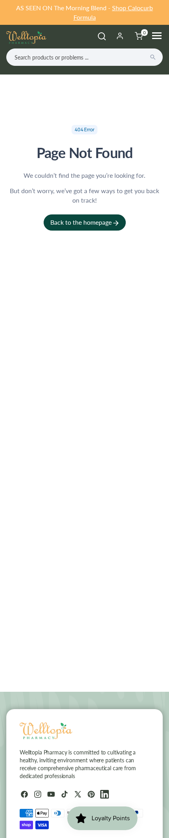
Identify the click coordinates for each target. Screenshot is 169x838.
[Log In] (120, 36)
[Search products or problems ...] (152, 57)
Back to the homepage (81, 222)
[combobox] (84, 57)
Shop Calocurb (132, 7)
